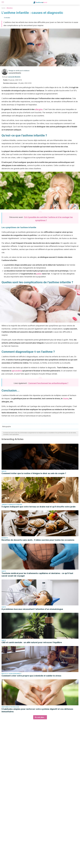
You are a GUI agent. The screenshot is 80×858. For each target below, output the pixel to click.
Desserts (5, 538)
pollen (39, 274)
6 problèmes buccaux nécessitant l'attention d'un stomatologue (32, 609)
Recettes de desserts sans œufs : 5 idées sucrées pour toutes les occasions (38, 540)
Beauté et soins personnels (11, 673)
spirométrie (17, 371)
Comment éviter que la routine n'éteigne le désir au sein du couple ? (34, 473)
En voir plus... (40, 717)
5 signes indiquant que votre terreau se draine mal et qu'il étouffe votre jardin (39, 506)
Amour (4, 471)
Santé (3, 8)
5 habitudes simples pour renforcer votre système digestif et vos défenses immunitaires (37, 710)
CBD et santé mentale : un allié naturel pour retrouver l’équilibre (32, 642)
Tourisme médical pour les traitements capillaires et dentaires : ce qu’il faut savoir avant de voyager (37, 574)
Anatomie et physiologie (10, 707)
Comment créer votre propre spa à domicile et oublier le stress (31, 676)
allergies (39, 109)
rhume (65, 398)
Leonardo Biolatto (15, 73)
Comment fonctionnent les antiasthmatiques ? (48, 383)
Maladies (10, 8)
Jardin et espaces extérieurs (12, 504)
